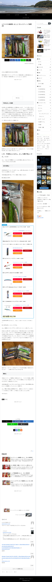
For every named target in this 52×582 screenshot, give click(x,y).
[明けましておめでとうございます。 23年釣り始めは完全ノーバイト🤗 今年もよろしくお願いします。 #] (39, 177)
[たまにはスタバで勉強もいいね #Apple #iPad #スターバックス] (44, 182)
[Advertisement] (18, 30)
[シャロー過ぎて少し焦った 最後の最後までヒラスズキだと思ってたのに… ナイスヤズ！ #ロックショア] (44, 172)
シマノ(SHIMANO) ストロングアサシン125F (21, 305)
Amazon (16, 253)
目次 (17, 97)
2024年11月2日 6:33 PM (6, 549)
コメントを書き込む (18, 568)
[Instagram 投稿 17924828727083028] (44, 167)
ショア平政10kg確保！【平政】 (43, 195)
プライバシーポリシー (28, 578)
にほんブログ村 (40, 217)
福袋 (3, 399)
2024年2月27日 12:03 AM (7, 532)
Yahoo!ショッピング (17, 233)
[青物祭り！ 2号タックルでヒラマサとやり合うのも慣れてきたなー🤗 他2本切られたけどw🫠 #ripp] (49, 167)
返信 (32, 528)
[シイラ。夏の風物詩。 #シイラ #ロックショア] (44, 177)
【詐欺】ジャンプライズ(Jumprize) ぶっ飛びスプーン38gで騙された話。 (44, 199)
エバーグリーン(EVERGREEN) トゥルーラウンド (22, 230)
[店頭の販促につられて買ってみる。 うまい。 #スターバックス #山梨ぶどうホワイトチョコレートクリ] (49, 177)
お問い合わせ (22, 578)
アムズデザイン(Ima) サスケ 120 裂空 (19, 276)
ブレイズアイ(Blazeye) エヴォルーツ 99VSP (21, 290)
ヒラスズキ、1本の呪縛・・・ (43, 203)
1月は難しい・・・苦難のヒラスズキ (43, 211)
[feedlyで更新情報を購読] (19, 430)
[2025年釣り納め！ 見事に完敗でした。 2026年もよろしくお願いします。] (39, 167)
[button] (28, 60)
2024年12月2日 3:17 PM (6, 561)
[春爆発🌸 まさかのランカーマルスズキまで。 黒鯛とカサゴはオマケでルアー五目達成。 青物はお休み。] (49, 182)
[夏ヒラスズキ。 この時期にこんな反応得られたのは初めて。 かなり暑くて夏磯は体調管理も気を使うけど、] (39, 182)
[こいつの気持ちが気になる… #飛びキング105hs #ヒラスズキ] (49, 172)
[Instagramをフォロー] (17, 430)
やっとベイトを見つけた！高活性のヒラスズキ (43, 207)
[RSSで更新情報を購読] (21, 430)
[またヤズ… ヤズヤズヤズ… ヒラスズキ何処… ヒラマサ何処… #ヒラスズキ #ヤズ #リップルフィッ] (39, 172)
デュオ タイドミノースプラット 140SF (20, 262)
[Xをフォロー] (14, 430)
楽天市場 (26, 233)
